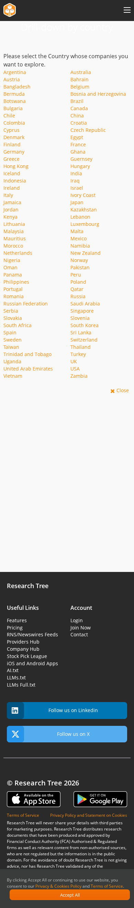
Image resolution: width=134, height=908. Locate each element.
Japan (76, 202)
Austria (11, 79)
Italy (8, 195)
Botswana (14, 101)
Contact (79, 634)
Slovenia (80, 318)
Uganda (12, 361)
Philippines (16, 282)
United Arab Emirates (28, 368)
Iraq (75, 180)
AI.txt (13, 670)
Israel (76, 188)
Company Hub (23, 649)
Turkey (78, 354)
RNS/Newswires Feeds (32, 634)
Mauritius (14, 238)
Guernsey (81, 159)
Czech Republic (88, 130)
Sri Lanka (80, 332)
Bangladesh (17, 86)
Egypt (76, 137)
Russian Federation (25, 303)
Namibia (80, 245)
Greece (11, 159)
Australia (80, 72)
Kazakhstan (83, 209)
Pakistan (80, 267)
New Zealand (85, 253)
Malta (76, 231)
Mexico (78, 238)
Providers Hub (23, 641)
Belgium (79, 86)
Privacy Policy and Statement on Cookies (88, 815)
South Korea (84, 325)
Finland (12, 144)
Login (76, 620)
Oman (10, 267)
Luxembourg (84, 224)
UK (73, 361)
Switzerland (84, 339)
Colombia (14, 122)
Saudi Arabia (85, 303)
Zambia (79, 376)
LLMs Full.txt (21, 684)
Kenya (10, 216)
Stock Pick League (27, 656)
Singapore (82, 310)
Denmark (13, 137)
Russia (78, 296)
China (77, 115)
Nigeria (11, 260)
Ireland (11, 188)
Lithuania (14, 224)
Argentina (14, 72)
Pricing (15, 627)
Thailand (80, 347)
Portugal (13, 289)
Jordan (11, 209)
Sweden (12, 339)
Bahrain (79, 79)
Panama (12, 274)
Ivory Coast (83, 195)
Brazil (76, 101)
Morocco (13, 245)
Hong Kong (16, 166)
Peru (75, 274)
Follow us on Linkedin (73, 710)
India (76, 173)
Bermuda (14, 94)
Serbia (10, 310)
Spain (9, 332)
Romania (13, 296)
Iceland (11, 173)
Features (17, 620)
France (78, 144)
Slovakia (12, 318)
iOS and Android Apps (32, 663)
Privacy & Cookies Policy (58, 886)
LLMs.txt (16, 677)
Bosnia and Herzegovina (98, 94)
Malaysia (13, 231)
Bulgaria (13, 108)
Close (122, 390)
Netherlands (17, 253)
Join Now (80, 627)
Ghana (78, 151)
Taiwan (11, 347)
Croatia (78, 122)
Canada (79, 108)
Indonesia (14, 180)
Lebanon (80, 216)
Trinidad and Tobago (27, 354)
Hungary (80, 166)
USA (75, 368)
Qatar (76, 289)
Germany (13, 151)
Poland (78, 282)
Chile (9, 115)
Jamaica (12, 202)
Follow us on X (73, 734)
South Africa (17, 325)
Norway (79, 260)
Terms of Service (107, 886)
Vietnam (12, 376)
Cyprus (11, 130)
